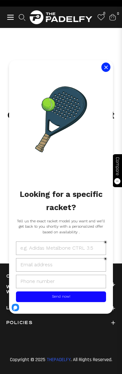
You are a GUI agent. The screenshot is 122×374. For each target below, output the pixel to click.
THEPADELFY (59, 359)
